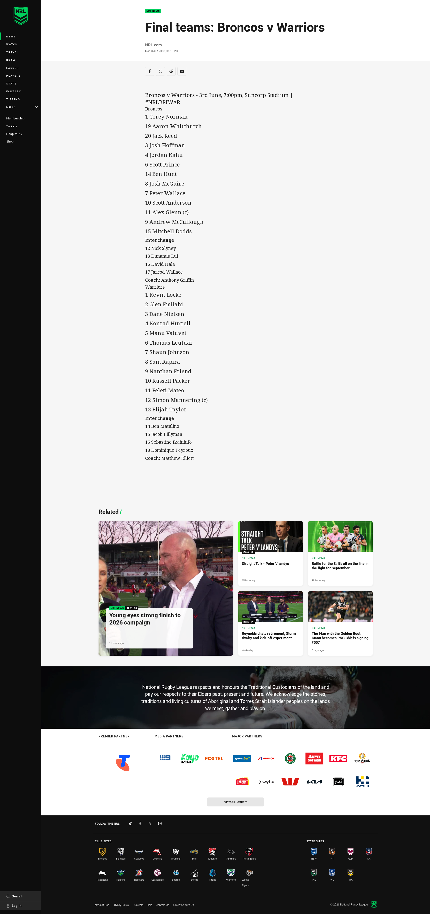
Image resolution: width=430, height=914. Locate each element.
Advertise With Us (183, 905)
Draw (11, 60)
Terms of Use (101, 905)
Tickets (11, 126)
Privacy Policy (121, 905)
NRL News (153, 11)
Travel (12, 52)
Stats (11, 83)
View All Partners (235, 802)
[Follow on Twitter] (150, 823)
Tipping (13, 99)
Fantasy (13, 91)
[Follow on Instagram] (160, 823)
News (11, 36)
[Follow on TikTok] (130, 823)
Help (149, 905)
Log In (17, 905)
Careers (138, 905)
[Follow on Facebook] (140, 823)
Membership (15, 118)
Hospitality (14, 134)
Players (13, 75)
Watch (12, 44)
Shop (10, 141)
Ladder (12, 67)
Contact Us (162, 905)
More (11, 107)
